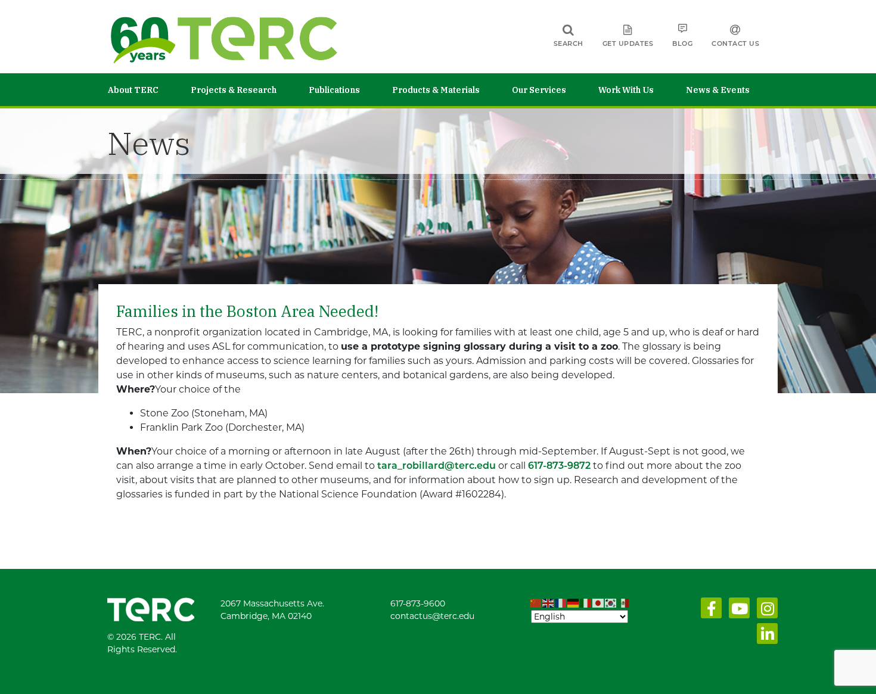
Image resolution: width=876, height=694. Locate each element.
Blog (682, 43)
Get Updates (628, 43)
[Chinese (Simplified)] (536, 603)
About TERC (133, 90)
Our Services (539, 90)
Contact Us (735, 43)
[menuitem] (149, 89)
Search (568, 43)
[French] (561, 603)
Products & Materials (436, 90)
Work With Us (626, 90)
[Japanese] (598, 603)
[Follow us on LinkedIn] (765, 636)
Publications (334, 90)
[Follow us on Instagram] (765, 611)
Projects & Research (234, 90)
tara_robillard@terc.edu (436, 465)
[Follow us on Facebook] (709, 611)
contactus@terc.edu (432, 616)
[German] (573, 603)
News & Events (718, 90)
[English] (548, 603)
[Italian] (586, 603)
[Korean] (611, 603)
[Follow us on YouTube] (737, 611)
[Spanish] (623, 603)
